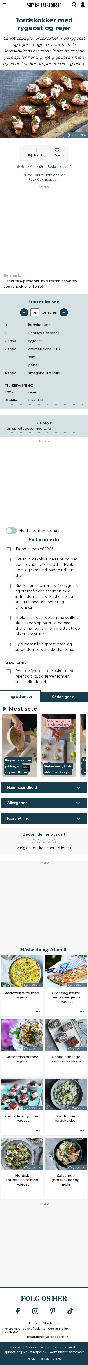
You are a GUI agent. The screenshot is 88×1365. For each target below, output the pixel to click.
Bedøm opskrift (59, 167)
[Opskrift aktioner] (38, 1011)
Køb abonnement (61, 1347)
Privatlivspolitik (34, 1352)
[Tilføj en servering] (64, 312)
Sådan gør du (64, 697)
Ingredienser (20, 697)
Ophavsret (11, 1352)
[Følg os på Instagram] (35, 1311)
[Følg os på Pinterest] (53, 1311)
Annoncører (34, 1347)
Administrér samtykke (67, 1352)
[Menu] (10, 5)
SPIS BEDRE (44, 4)
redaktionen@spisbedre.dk (47, 1336)
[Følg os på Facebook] (18, 1311)
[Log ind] (83, 4)
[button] (19, 745)
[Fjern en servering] (24, 312)
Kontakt (15, 1347)
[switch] (11, 530)
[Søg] (74, 4)
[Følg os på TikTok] (70, 1311)
